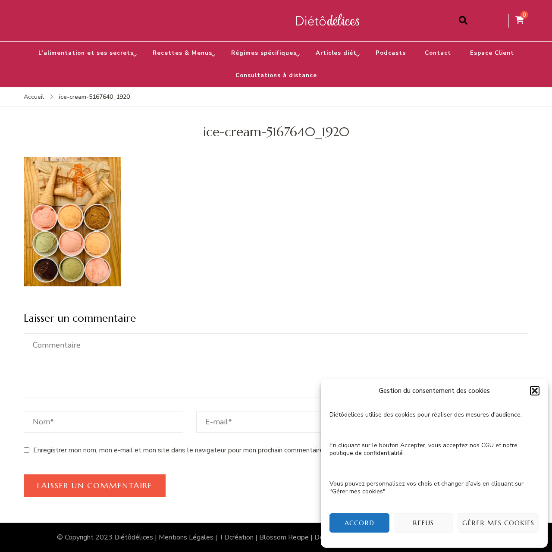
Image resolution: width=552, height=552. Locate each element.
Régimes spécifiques (264, 53)
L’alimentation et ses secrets (86, 53)
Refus (423, 523)
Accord (359, 523)
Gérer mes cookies (498, 523)
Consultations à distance (276, 75)
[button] (534, 390)
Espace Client (492, 53)
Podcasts (391, 53)
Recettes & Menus (182, 53)
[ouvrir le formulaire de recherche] (463, 20)
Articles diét (336, 53)
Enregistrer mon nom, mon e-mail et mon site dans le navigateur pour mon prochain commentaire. (179, 450)
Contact (438, 53)
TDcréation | (239, 537)
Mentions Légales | (189, 537)
